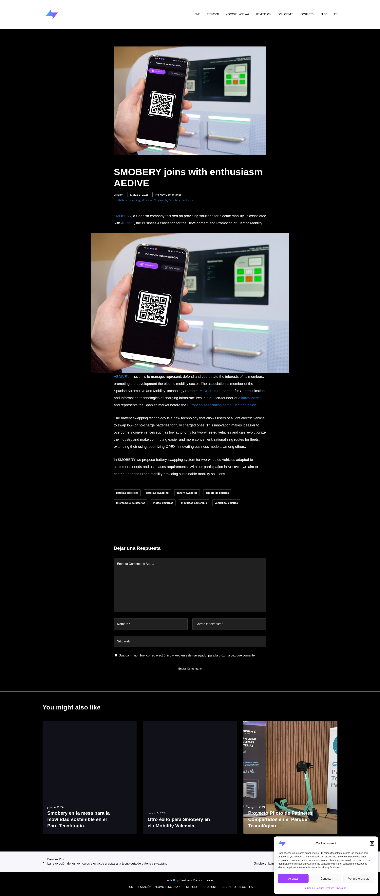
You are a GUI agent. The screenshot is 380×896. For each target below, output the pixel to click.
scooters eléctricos (181, 200)
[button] (372, 843)
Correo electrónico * (209, 624)
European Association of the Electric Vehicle (222, 405)
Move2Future (210, 391)
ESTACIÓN (144, 887)
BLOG (242, 887)
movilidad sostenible (154, 200)
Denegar (326, 878)
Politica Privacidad (336, 888)
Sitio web (123, 641)
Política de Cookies (314, 888)
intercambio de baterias (130, 502)
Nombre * (123, 624)
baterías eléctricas (127, 492)
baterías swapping (157, 492)
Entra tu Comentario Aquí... (136, 563)
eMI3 (210, 398)
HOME (131, 887)
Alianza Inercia (249, 398)
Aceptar (293, 878)
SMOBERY (122, 216)
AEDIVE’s (122, 377)
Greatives (185, 880)
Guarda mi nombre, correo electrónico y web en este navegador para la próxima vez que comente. (187, 655)
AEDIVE (127, 223)
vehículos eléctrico (226, 502)
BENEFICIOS (191, 887)
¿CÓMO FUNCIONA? (167, 887)
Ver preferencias (358, 878)
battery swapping (129, 200)
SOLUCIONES (210, 887)
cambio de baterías (217, 492)
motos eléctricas (163, 502)
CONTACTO (229, 887)
